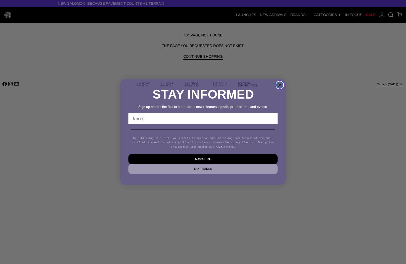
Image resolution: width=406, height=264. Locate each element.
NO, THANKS (203, 168)
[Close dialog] (279, 85)
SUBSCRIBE (203, 158)
